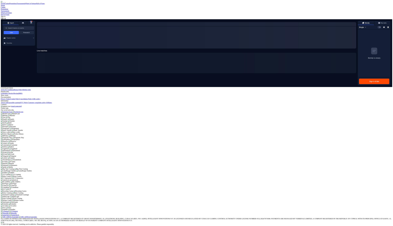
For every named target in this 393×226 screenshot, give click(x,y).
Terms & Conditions (7, 90)
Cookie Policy (15, 99)
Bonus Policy (18, 90)
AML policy (36, 99)
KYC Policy (24, 102)
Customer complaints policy (37, 102)
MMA (20, 93)
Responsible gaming (13, 102)
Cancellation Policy (26, 99)
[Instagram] (6, 112)
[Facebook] (17, 112)
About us (4, 102)
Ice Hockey (10, 93)
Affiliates (49, 102)
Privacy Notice (5, 99)
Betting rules (27, 90)
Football (3, 93)
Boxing (16, 93)
